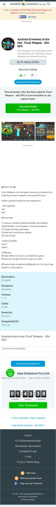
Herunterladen (28, 108)
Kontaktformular (28, 451)
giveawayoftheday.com (33, 494)
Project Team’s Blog (28, 461)
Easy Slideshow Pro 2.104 (33, 373)
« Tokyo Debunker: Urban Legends (28, 418)
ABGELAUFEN (28, 62)
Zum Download (28, 405)
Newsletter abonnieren (28, 446)
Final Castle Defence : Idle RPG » (28, 425)
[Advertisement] (28, 30)
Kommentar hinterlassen (28, 82)
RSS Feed (30, 473)
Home (28, 435)
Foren (28, 456)
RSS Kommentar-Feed (30, 478)
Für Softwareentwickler (28, 440)
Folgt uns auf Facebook (31, 483)
